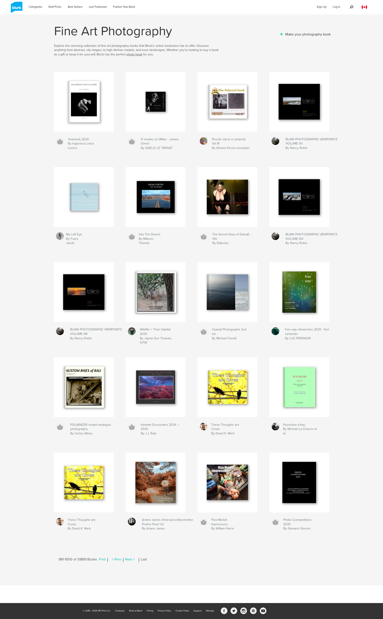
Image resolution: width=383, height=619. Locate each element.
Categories (35, 7)
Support (197, 610)
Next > (130, 559)
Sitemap (210, 610)
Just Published (98, 7)
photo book (134, 54)
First (102, 559)
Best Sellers (75, 7)
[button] (364, 7)
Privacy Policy (164, 610)
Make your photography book (308, 34)
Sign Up (321, 7)
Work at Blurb (135, 610)
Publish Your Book (124, 7)
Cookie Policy (182, 610)
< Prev (116, 559)
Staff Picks (54, 7)
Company (120, 610)
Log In (336, 7)
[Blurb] (16, 9)
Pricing (150, 610)
